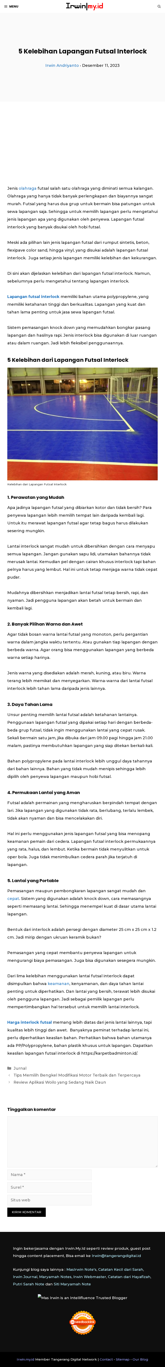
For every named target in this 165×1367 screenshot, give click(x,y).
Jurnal (20, 1068)
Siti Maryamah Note (72, 1284)
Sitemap (123, 1359)
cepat (13, 898)
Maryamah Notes (55, 1277)
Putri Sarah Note (28, 1284)
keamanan (58, 983)
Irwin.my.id (25, 1359)
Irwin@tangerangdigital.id (116, 1256)
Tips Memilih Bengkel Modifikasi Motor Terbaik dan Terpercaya (77, 1075)
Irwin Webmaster (89, 1277)
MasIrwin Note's (81, 1269)
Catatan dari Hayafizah (129, 1277)
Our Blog (140, 1359)
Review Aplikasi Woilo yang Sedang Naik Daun (60, 1082)
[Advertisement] (82, 133)
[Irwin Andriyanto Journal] (84, 6)
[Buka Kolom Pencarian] (159, 6)
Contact (106, 1359)
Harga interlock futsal (29, 1022)
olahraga (28, 188)
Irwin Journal (25, 1277)
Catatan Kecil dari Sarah (120, 1269)
